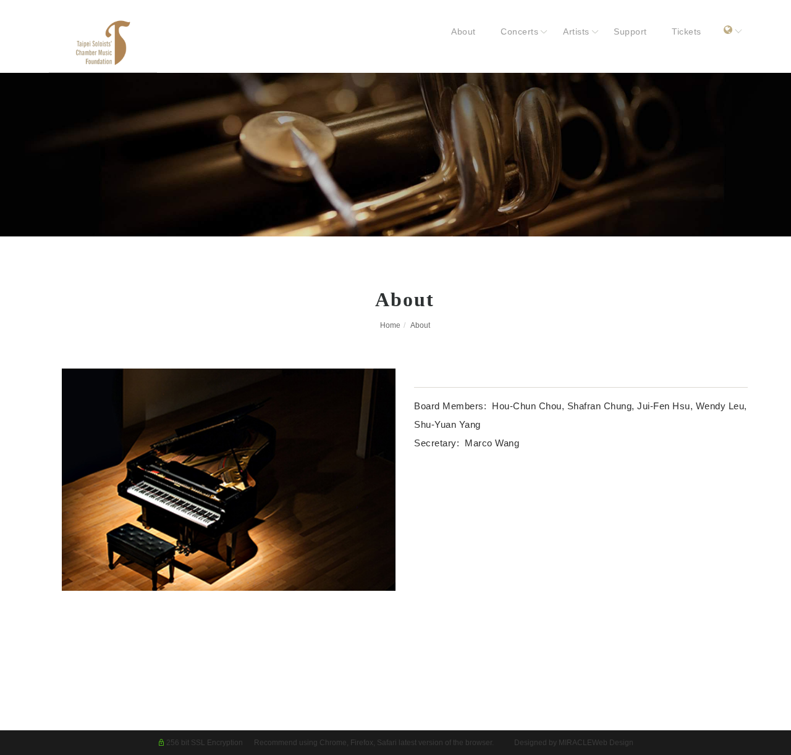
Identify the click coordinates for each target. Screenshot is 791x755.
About (463, 31)
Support (630, 31)
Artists (576, 31)
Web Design (612, 742)
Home (390, 325)
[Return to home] (126, 42)
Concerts (519, 31)
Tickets (686, 31)
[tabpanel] (395, 154)
